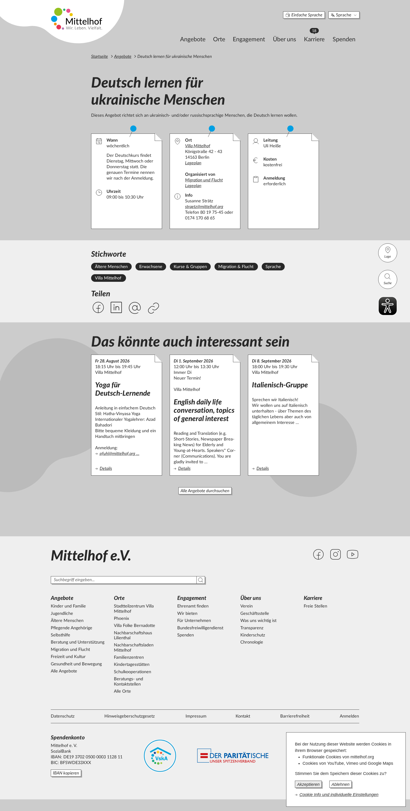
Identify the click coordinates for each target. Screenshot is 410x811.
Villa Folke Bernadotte (134, 626)
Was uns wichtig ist (258, 621)
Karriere (316, 38)
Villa (197, 146)
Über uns (284, 39)
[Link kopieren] (154, 308)
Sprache (344, 15)
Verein (246, 606)
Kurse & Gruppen (190, 267)
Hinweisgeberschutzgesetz (129, 716)
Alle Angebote (64, 671)
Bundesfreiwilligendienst (200, 628)
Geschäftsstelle (254, 614)
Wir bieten (187, 614)
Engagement (249, 39)
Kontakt (243, 716)
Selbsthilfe (60, 635)
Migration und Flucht (204, 180)
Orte (219, 39)
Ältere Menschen (111, 267)
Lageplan (193, 163)
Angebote (192, 39)
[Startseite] (77, 18)
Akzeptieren (308, 784)
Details (126, 469)
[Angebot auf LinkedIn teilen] (116, 307)
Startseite (99, 57)
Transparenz (251, 628)
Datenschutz (63, 716)
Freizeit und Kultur (68, 657)
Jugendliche (62, 614)
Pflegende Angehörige (71, 628)
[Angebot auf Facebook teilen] (98, 307)
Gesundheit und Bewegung (76, 664)
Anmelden (349, 716)
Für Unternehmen (194, 621)
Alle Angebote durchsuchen (205, 491)
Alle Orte (122, 691)
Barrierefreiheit (294, 716)
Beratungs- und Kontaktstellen (128, 681)
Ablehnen (340, 784)
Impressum (196, 716)
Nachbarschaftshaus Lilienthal (133, 635)
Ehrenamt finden (193, 606)
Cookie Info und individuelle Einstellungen (338, 794)
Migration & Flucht (235, 267)
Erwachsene (150, 267)
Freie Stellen (315, 606)
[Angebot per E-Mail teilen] (134, 308)
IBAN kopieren (66, 773)
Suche (388, 283)
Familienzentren (129, 657)
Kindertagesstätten (131, 665)
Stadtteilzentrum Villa (134, 609)
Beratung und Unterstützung (77, 642)
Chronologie (251, 642)
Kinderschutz (252, 635)
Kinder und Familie (68, 606)
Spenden (344, 39)
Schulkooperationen (132, 672)
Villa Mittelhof (108, 278)
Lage (387, 256)
